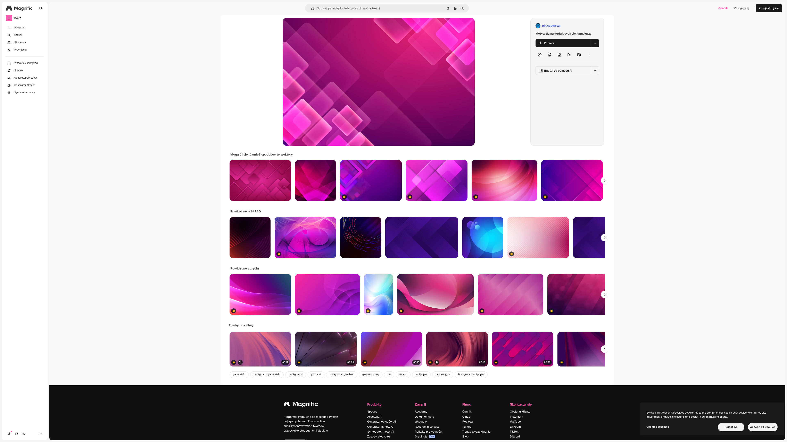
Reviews (467, 421)
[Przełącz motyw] (23, 434)
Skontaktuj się (521, 404)
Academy (421, 411)
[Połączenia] (9, 434)
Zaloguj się (741, 8)
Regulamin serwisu (427, 426)
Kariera (466, 426)
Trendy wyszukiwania (476, 431)
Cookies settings (657, 426)
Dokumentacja (424, 416)
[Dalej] (604, 180)
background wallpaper (471, 374)
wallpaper (421, 374)
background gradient (342, 374)
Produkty (374, 404)
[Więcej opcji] (589, 55)
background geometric (267, 374)
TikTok (514, 431)
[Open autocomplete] (310, 8)
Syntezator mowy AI (380, 431)
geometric (239, 374)
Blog (465, 436)
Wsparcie (421, 421)
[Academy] (16, 434)
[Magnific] (301, 405)
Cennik (723, 8)
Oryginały (424, 436)
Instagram (516, 416)
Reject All (731, 427)
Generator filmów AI (380, 426)
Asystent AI (374, 416)
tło (389, 374)
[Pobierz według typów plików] (595, 43)
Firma (466, 404)
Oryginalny (311, 26)
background (296, 374)
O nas (466, 416)
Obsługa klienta (520, 411)
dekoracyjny (443, 374)
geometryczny (370, 374)
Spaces (372, 411)
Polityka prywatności (428, 431)
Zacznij (420, 404)
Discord (515, 436)
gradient (316, 374)
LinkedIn (515, 426)
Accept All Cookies (762, 427)
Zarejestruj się (769, 8)
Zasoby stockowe (378, 436)
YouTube (515, 421)
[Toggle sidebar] (40, 8)
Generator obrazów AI (381, 421)
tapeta (403, 374)
